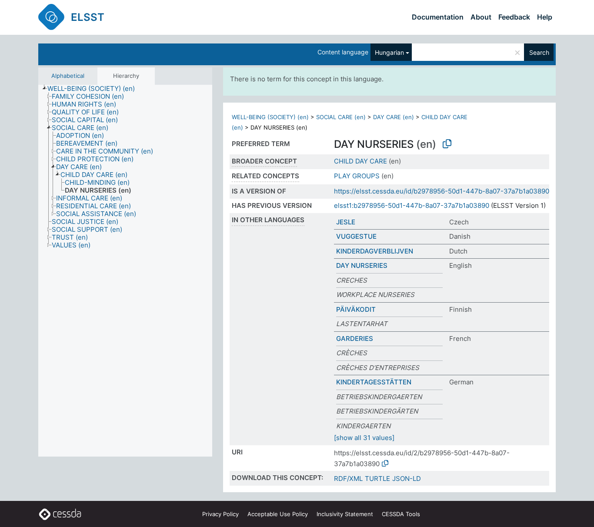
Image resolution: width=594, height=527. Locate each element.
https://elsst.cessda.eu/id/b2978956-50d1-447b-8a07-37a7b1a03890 (441, 191)
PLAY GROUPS (357, 176)
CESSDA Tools (401, 513)
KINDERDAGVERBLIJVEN (374, 251)
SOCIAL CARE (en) (341, 116)
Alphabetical (67, 75)
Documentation (438, 17)
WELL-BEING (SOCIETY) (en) (270, 116)
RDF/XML (348, 478)
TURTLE (377, 478)
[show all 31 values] (364, 438)
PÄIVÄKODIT (356, 309)
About (481, 17)
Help (544, 17)
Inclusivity (345, 513)
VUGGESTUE (356, 236)
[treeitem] (95, 89)
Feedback (514, 17)
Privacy (220, 513)
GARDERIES (354, 338)
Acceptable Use (277, 513)
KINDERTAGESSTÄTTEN (373, 382)
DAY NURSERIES (361, 265)
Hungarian (389, 52)
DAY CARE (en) (393, 116)
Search (539, 52)
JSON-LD (406, 478)
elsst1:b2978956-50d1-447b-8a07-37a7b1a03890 (411, 205)
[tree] (125, 271)
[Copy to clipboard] (447, 143)
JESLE (345, 222)
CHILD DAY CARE (360, 161)
